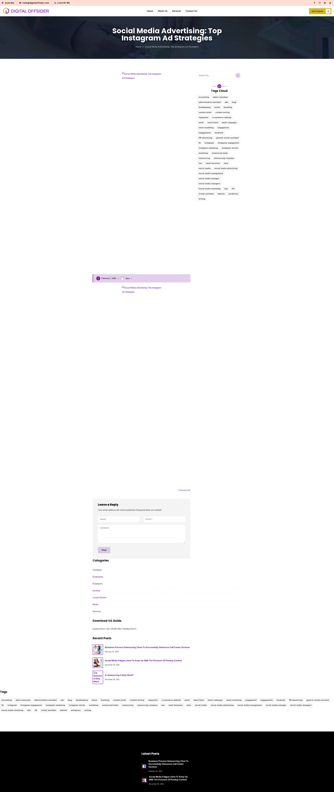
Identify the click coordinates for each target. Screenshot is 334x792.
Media (95, 604)
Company (97, 570)
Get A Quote (317, 11)
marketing (203, 153)
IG (200, 143)
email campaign (229, 123)
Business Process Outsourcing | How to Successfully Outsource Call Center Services (147, 647)
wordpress (233, 194)
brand (217, 107)
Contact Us (191, 11)
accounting (204, 97)
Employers (98, 584)
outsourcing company (224, 158)
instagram (209, 143)
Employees (98, 577)
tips (226, 189)
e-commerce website (221, 117)
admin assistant (220, 97)
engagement (223, 128)
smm (226, 163)
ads (226, 102)
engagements (205, 133)
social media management (211, 173)
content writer (205, 112)
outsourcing (204, 158)
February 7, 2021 (109, 278)
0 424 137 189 (63, 3)
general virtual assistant (227, 138)
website (221, 194)
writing (202, 199)
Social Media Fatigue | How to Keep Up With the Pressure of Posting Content (143, 660)
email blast (213, 123)
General (96, 591)
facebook (219, 133)
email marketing (206, 128)
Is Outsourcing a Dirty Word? (119, 675)
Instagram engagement (228, 143)
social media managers (209, 184)
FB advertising (205, 138)
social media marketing (209, 189)
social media (205, 168)
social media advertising (225, 168)
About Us (162, 11)
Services (176, 11)
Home (150, 11)
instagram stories (230, 148)
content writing (223, 112)
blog (234, 102)
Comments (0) (184, 490)
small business (213, 163)
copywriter (203, 117)
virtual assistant (206, 194)
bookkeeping (205, 107)
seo (200, 163)
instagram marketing (208, 148)
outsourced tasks (220, 153)
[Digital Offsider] (26, 11)
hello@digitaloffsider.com (36, 3)
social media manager (209, 179)
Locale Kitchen (99, 597)
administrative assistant (210, 102)
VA (233, 189)
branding (228, 107)
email (201, 123)
